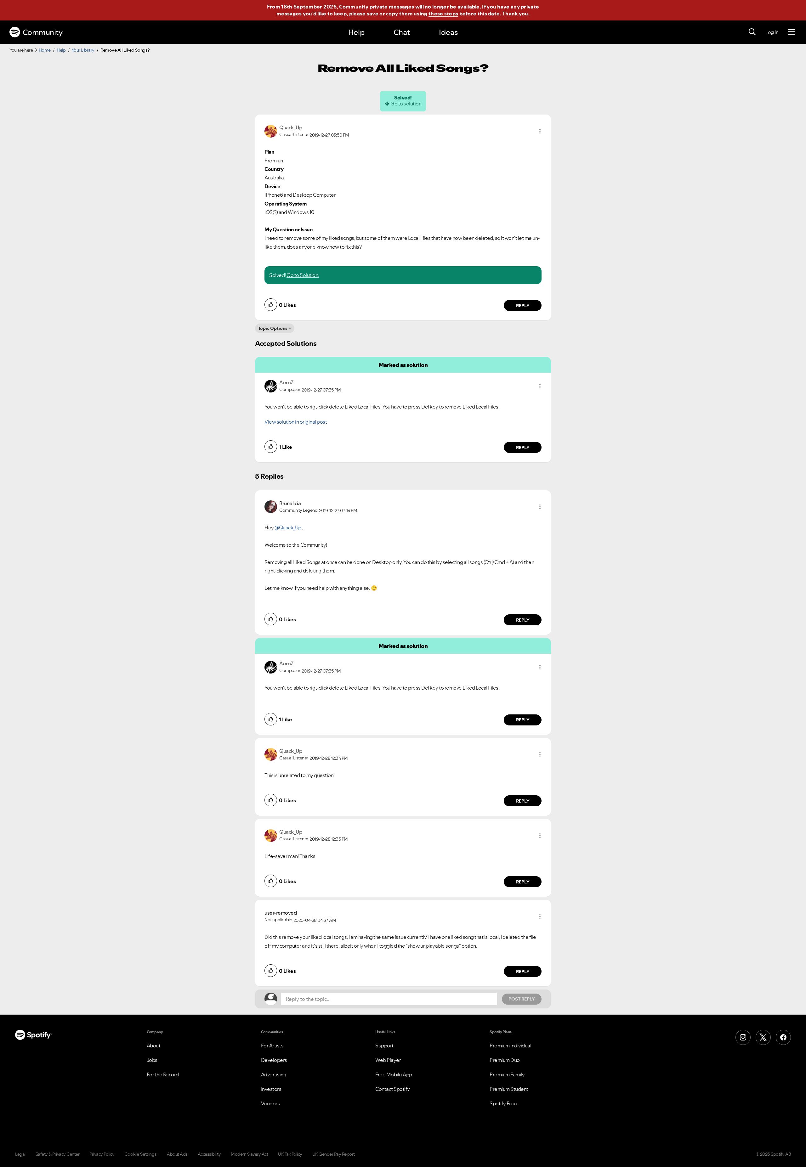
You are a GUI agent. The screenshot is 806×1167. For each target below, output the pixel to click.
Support (384, 1045)
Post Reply (521, 999)
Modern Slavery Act (249, 1154)
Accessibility (209, 1154)
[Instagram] (743, 1037)
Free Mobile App (393, 1074)
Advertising (274, 1074)
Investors (271, 1088)
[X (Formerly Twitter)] (763, 1037)
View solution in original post (295, 421)
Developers (274, 1060)
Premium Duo (505, 1060)
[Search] (752, 32)
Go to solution (405, 103)
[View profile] (270, 130)
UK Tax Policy (290, 1154)
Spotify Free (503, 1103)
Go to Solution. (303, 275)
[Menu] (791, 32)
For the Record (163, 1074)
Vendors (270, 1103)
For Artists (272, 1045)
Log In (771, 32)
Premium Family (507, 1074)
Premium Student (509, 1088)
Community (43, 32)
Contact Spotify (392, 1088)
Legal (20, 1154)
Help (356, 32)
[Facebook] (783, 1037)
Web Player (388, 1060)
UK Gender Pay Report (333, 1154)
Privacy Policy (101, 1154)
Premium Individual (510, 1045)
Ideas (448, 32)
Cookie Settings (140, 1154)
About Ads (177, 1154)
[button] (540, 131)
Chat (402, 32)
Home (45, 50)
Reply (523, 305)
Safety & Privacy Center (58, 1154)
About (154, 1045)
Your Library (83, 50)
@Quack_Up (288, 527)
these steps (443, 13)
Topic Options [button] (272, 328)
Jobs (152, 1060)
